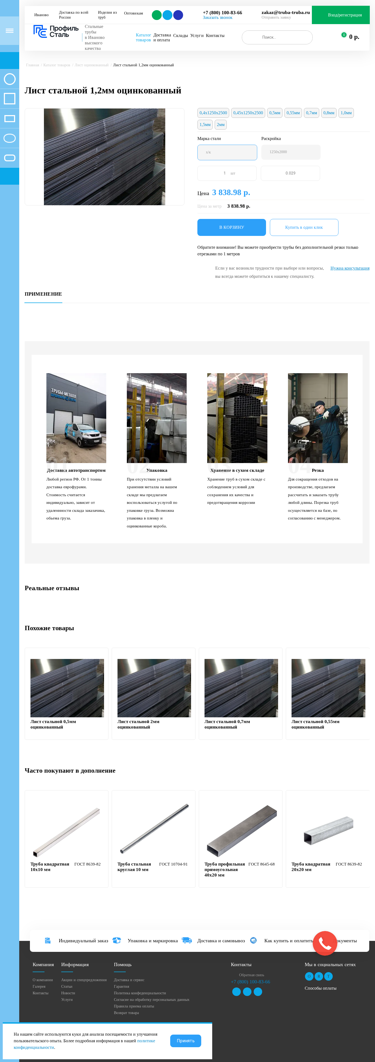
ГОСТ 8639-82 (87, 864)
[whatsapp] (156, 15)
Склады (180, 35)
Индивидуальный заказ (83, 940)
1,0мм (346, 112)
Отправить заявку (276, 17)
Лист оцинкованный (92, 65)
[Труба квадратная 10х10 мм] (67, 830)
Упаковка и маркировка (153, 940)
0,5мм (274, 112)
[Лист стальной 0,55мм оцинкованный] (328, 688)
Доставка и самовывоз (221, 940)
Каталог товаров (143, 37)
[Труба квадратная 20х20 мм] (328, 830)
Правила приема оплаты (134, 1006)
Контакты (215, 35)
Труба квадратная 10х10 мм (49, 866)
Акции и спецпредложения (84, 980)
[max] (177, 15)
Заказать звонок (218, 17)
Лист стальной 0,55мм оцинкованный (316, 724)
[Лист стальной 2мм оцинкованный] (154, 688)
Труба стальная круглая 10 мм (134, 866)
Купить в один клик (304, 227)
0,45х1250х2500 (248, 112)
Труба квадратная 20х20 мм (311, 866)
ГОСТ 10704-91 (173, 864)
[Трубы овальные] (9, 138)
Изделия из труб (108, 14)
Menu (10, 31)
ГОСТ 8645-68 (261, 864)
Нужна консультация (350, 268)
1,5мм (205, 124)
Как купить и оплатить (288, 940)
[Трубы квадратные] (9, 99)
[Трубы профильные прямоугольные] (9, 118)
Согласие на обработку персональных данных (151, 1000)
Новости (68, 993)
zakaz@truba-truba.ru (286, 12)
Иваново (41, 15)
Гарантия (121, 986)
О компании (43, 980)
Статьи (66, 986)
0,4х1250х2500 (213, 112)
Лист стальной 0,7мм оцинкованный (227, 724)
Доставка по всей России (74, 14)
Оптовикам (133, 13)
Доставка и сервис (129, 980)
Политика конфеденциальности (140, 993)
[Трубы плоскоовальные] (9, 158)
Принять (186, 1040)
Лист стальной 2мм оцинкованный (138, 724)
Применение (43, 294)
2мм (221, 124)
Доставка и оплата (162, 37)
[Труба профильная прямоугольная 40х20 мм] (241, 830)
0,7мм (311, 112)
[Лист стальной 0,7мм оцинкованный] (241, 688)
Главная (32, 65)
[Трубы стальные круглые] (9, 79)
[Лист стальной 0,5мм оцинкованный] (67, 688)
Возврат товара (126, 1013)
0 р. (354, 36)
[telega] (167, 15)
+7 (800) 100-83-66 (222, 12)
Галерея (39, 986)
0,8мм (328, 112)
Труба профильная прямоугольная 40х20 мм (225, 869)
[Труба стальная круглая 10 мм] (154, 830)
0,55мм (293, 112)
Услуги (197, 35)
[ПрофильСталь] (56, 31)
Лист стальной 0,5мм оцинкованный (53, 724)
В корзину (231, 227)
